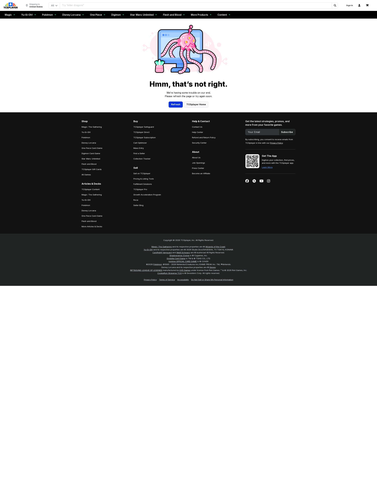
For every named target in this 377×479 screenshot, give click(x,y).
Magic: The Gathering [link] (92, 127)
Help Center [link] (197, 132)
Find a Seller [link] (139, 153)
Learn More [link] (267, 167)
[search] (196, 5)
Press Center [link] (198, 168)
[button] (335, 5)
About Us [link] (196, 157)
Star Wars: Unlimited (142, 14)
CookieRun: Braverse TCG (169, 273)
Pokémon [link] (86, 137)
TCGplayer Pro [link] (140, 189)
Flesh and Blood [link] (89, 164)
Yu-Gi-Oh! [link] (86, 132)
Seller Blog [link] (138, 205)
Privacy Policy (276, 143)
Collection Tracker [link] (142, 159)
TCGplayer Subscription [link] (144, 137)
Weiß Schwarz (183, 252)
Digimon (116, 14)
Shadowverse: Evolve (179, 255)
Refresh (175, 104)
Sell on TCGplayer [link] (141, 173)
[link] (11, 5)
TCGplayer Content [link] (91, 189)
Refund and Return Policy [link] (203, 137)
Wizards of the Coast (215, 246)
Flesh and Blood (172, 14)
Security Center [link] (199, 143)
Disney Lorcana (71, 14)
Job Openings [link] (198, 163)
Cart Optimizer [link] (140, 143)
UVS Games (184, 270)
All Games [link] (86, 174)
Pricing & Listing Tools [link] (143, 179)
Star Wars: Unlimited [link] (91, 159)
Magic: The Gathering (162, 246)
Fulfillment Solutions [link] (142, 184)
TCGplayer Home (196, 104)
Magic (8, 14)
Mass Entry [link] (138, 148)
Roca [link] (135, 200)
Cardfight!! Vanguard (162, 252)
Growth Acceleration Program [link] (147, 194)
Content (222, 14)
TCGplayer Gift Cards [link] (92, 169)
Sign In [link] (349, 5)
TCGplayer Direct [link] (141, 132)
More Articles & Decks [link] (92, 226)
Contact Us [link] (197, 127)
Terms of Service (167, 279)
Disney (213, 267)
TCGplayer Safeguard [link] (143, 127)
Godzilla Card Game (176, 258)
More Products (199, 14)
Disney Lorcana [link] (89, 143)
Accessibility (183, 279)
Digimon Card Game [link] (91, 153)
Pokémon (47, 14)
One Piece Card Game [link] (92, 148)
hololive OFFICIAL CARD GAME (183, 261)
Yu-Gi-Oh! (27, 14)
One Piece (96, 14)
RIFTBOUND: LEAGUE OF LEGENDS (146, 270)
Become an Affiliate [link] (201, 173)
